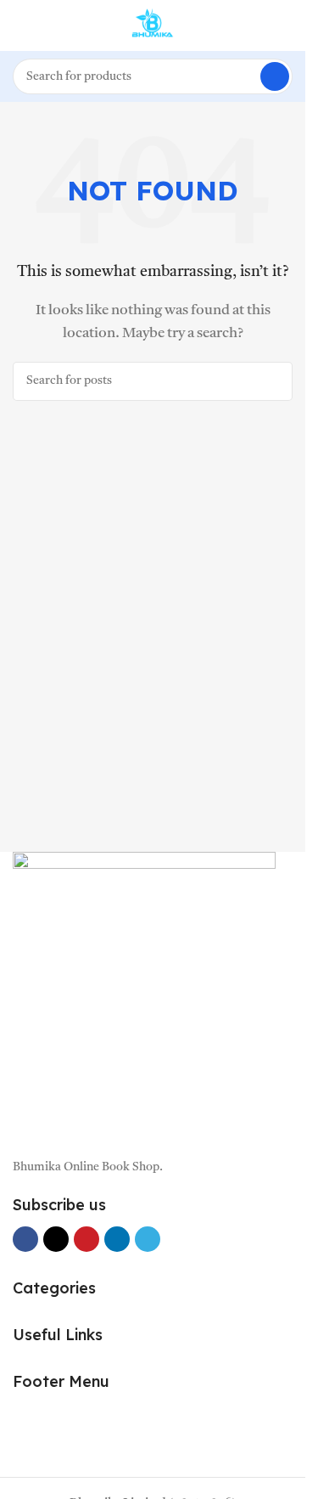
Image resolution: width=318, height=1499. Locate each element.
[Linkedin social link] (117, 1239)
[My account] (286, 25)
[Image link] (144, 995)
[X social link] (56, 1239)
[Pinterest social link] (86, 1239)
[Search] (274, 76)
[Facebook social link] (25, 1239)
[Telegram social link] (147, 1239)
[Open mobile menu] (19, 25)
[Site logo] (152, 26)
